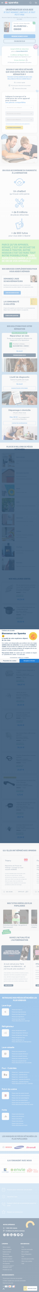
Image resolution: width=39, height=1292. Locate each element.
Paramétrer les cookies (9, 660)
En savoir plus (21, 654)
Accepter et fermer (29, 660)
